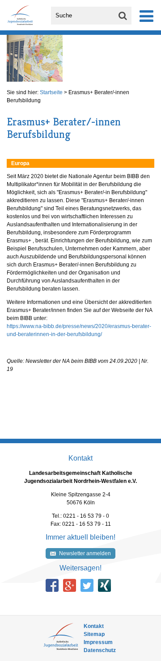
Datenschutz (100, 650)
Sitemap (94, 634)
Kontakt (94, 626)
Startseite (51, 92)
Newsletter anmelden (85, 553)
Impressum (98, 642)
